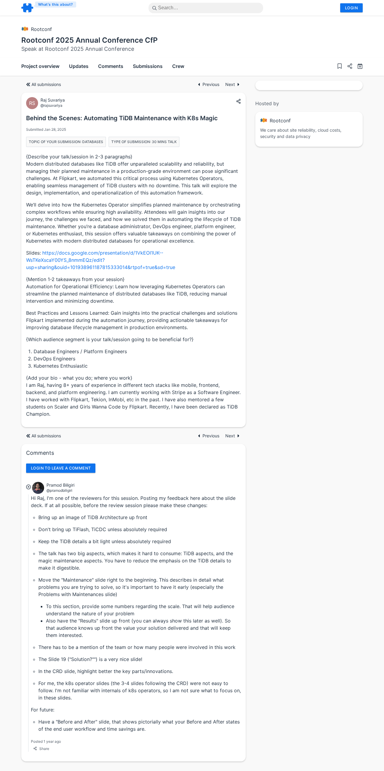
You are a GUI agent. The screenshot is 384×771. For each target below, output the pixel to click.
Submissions (148, 66)
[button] (347, 67)
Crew (178, 66)
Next (230, 84)
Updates (78, 66)
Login (351, 7)
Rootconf (41, 29)
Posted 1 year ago (46, 741)
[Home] (49, 7)
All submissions (46, 84)
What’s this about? (55, 4)
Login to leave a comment (61, 468)
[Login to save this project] (339, 67)
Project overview (40, 66)
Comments (110, 66)
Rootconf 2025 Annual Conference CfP (89, 40)
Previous (211, 84)
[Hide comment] (28, 486)
